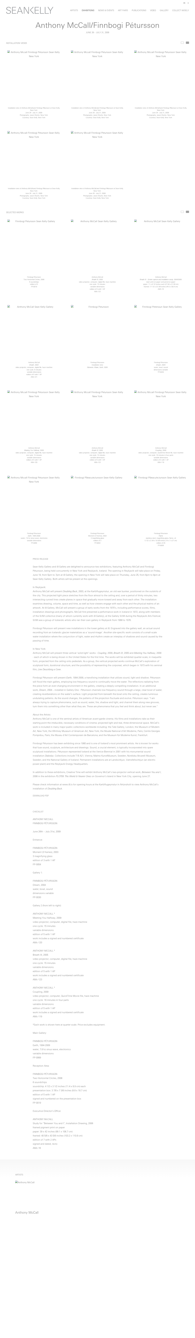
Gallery (164, 11)
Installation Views (182, 43)
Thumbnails (187, 43)
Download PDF (41, 796)
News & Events (106, 11)
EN (184, 3)
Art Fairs (123, 11)
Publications (139, 11)
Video (153, 11)
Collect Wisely (180, 11)
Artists (74, 11)
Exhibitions (88, 11)
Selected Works (182, 212)
